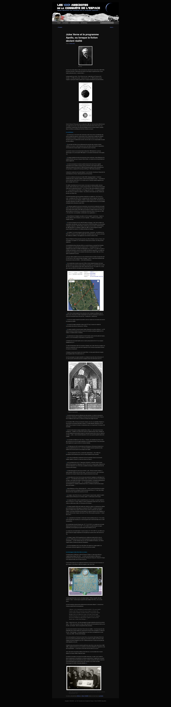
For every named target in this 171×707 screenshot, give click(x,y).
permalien (101, 696)
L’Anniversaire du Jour (74, 22)
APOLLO (78, 696)
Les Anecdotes (65, 22)
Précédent (59, 27)
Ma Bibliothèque (84, 22)
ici (86, 663)
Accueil (59, 22)
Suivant (112, 27)
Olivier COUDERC (85, 696)
